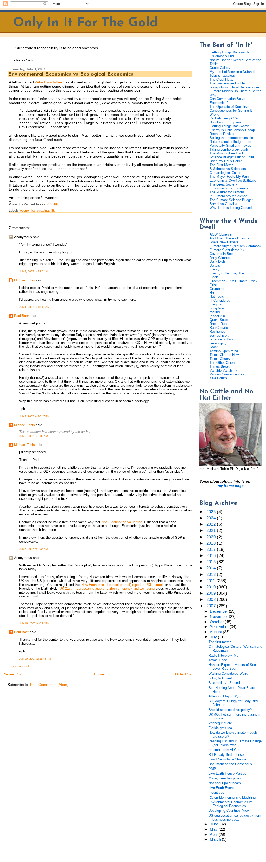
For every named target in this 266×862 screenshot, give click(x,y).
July (214, 637)
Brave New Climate (224, 242)
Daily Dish (217, 261)
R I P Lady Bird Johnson (227, 755)
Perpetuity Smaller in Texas (230, 145)
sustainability (46, 210)
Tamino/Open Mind (224, 351)
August (216, 632)
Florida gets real (221, 728)
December (219, 611)
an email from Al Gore (225, 750)
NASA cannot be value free (121, 522)
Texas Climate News (225, 355)
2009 (211, 593)
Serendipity (218, 343)
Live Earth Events (222, 788)
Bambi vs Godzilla (223, 204)
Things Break (220, 366)
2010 (211, 587)
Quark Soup (219, 320)
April (214, 834)
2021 (211, 530)
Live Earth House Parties (227, 773)
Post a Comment (19, 666)
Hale (213, 293)
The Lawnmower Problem (229, 83)
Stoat (214, 347)
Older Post (183, 674)
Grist (213, 285)
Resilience (217, 331)
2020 (211, 537)
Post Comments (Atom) (49, 684)
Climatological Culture (226, 173)
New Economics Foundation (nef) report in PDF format (122, 585)
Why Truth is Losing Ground (231, 208)
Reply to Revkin (222, 134)
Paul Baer (21, 316)
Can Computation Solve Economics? (227, 101)
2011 (211, 580)
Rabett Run (218, 324)
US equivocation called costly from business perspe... (235, 817)
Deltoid (215, 265)
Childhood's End (222, 56)
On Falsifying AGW (224, 118)
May (214, 829)
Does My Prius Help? (226, 161)
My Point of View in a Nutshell (232, 72)
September (220, 627)
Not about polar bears (225, 783)
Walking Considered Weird (228, 673)
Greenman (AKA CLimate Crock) (234, 281)
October (217, 622)
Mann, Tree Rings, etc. (226, 778)
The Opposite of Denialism (230, 107)
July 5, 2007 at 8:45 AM (33, 548)
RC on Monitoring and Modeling (232, 797)
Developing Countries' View (229, 811)
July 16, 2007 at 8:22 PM (34, 623)
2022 (211, 524)
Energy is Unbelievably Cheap (232, 130)
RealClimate (219, 328)
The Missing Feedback (227, 153)
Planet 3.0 (217, 316)
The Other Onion (222, 363)
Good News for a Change (227, 759)
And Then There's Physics (229, 238)
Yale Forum (218, 378)
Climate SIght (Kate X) (227, 250)
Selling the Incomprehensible (231, 138)
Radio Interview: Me (223, 655)
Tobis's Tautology (223, 75)
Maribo (215, 312)
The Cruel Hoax (221, 79)
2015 (211, 561)
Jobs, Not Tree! (220, 678)
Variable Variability (223, 370)
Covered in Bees (222, 254)
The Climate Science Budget (231, 200)
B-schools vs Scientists (226, 683)
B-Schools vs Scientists (228, 169)
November (219, 617)
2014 (211, 568)
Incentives (216, 792)
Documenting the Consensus (230, 764)
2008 (211, 599)
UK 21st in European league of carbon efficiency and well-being (107, 588)
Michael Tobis (24, 280)
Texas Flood (218, 660)
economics (27, 210)
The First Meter (221, 165)
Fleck (214, 277)
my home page (231, 485)
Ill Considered (220, 300)
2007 (211, 605)
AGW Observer (221, 234)
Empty (215, 269)
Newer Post (13, 674)
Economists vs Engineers (229, 188)
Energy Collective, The (227, 273)
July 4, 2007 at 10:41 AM (34, 306)
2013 (211, 574)
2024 (211, 518)
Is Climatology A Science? (229, 196)
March (216, 839)
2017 (211, 549)
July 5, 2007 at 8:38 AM (33, 435)
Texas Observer (222, 359)
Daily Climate (220, 258)
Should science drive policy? (230, 710)
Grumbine (217, 289)
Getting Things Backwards (229, 52)
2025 (211, 511)
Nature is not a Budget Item (230, 142)
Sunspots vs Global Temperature (234, 87)
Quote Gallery (220, 68)
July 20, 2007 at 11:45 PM (35, 658)
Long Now (217, 308)
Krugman (216, 304)
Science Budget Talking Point (232, 157)
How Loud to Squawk (225, 122)
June (214, 824)
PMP (212, 769)
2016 (211, 555)
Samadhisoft (219, 335)
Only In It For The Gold (85, 23)
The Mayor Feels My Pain (229, 177)
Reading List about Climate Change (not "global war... (235, 743)
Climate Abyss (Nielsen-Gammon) (235, 246)
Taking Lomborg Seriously (229, 149)
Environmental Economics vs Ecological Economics (70, 74)
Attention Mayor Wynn (225, 696)
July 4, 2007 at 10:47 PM (34, 416)
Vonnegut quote (220, 723)
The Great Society (223, 184)
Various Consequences (227, 374)
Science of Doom (223, 339)
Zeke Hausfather (48, 82)
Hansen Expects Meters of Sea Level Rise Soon (232, 667)
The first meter (220, 642)
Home (99, 674)
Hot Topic (217, 296)
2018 (211, 543)
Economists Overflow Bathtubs (233, 180)
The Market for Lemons (227, 192)
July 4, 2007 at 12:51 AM (34, 271)
